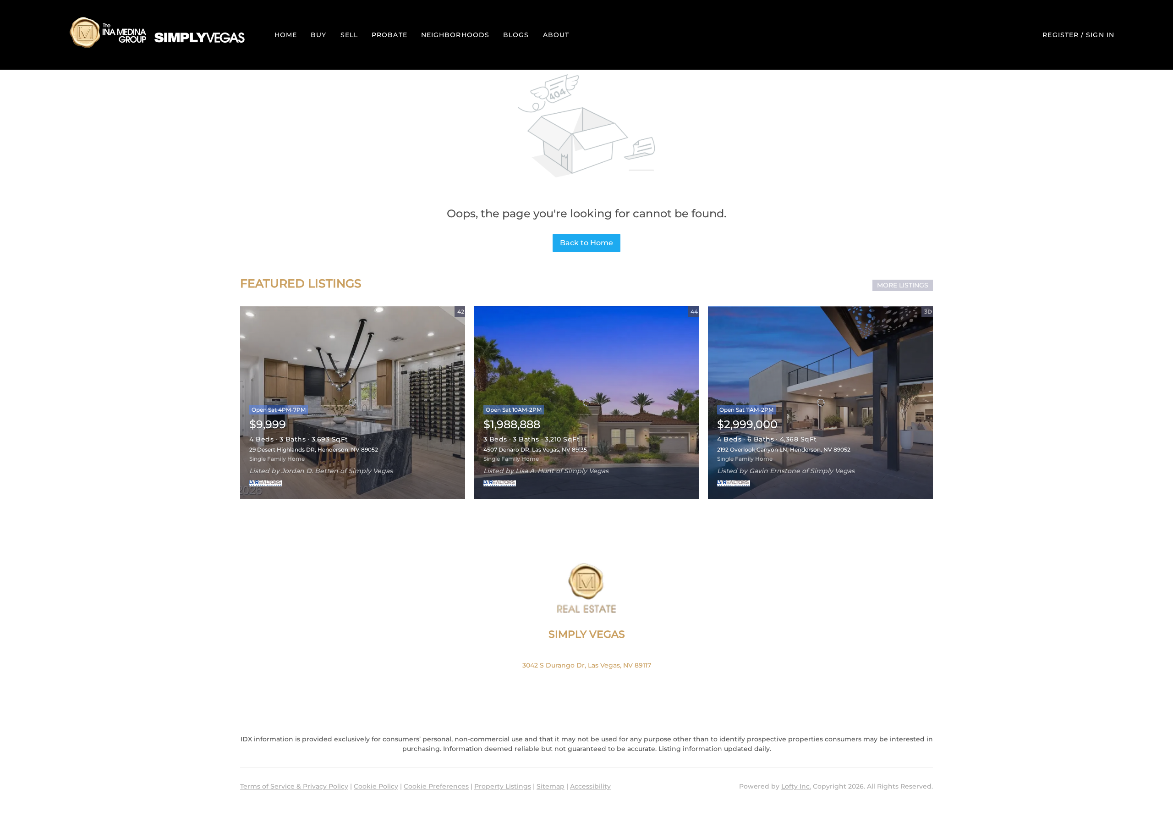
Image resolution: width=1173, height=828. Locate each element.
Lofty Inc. (796, 786)
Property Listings (502, 786)
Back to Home (586, 242)
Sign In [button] (1100, 35)
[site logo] (586, 588)
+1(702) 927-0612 (586, 682)
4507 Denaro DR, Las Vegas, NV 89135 (535, 449)
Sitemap (551, 786)
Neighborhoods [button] (455, 35)
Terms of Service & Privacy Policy (294, 786)
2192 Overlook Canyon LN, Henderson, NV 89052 (783, 449)
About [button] (556, 35)
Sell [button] (349, 35)
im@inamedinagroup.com (586, 698)
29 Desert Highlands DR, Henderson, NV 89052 (313, 449)
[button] (155, 35)
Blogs (516, 35)
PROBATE (389, 35)
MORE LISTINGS (902, 285)
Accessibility (590, 786)
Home (285, 35)
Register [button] (1060, 35)
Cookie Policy (376, 786)
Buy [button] (318, 35)
